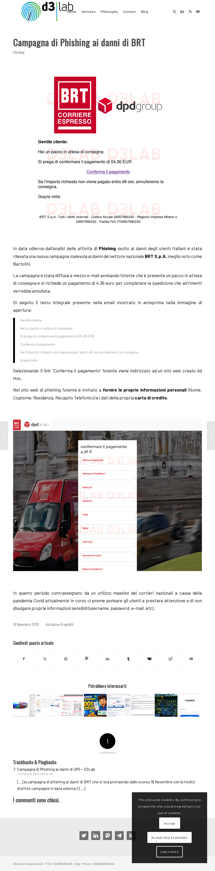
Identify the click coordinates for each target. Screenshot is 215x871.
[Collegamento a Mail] (198, 11)
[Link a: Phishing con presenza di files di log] (24, 705)
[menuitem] (71, 11)
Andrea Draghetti (62, 624)
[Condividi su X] (45, 659)
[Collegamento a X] (174, 11)
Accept (169, 823)
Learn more (169, 851)
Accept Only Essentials (169, 837)
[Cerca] (155, 11)
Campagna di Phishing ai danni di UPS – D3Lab (56, 769)
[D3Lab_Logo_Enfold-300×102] (47, 11)
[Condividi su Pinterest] (86, 659)
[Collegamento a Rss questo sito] (190, 11)
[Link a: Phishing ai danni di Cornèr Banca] (48, 705)
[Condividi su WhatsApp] (66, 659)
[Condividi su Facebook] (23, 659)
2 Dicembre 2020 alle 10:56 (35, 773)
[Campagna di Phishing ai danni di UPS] (211, 435)
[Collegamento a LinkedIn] (182, 11)
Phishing (18, 52)
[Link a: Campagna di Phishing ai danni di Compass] (71, 705)
